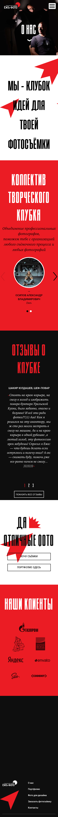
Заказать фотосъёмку (39, 801)
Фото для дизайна (37, 795)
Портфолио (34, 789)
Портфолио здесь (29, 567)
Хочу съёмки (29, 556)
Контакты (33, 807)
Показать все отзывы (29, 494)
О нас (31, 783)
